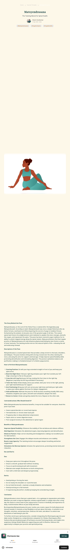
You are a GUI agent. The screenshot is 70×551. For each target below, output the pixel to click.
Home (22, 5)
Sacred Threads (31, 5)
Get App (64, 536)
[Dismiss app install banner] (67, 532)
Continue (64, 547)
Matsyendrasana (45, 5)
